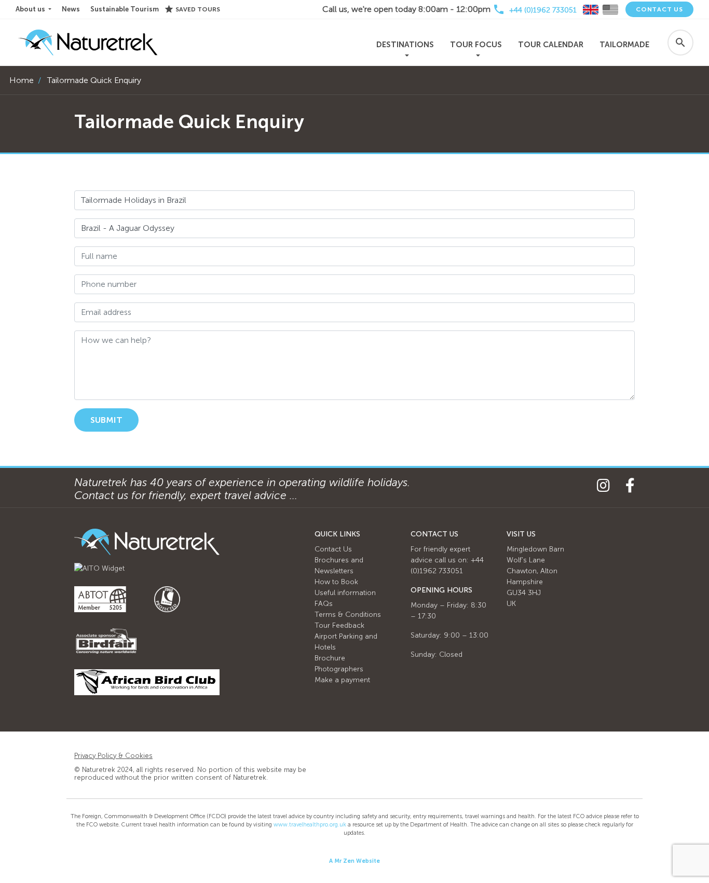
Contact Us (659, 9)
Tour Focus (476, 44)
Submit (106, 420)
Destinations (405, 44)
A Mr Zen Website (354, 861)
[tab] (590, 10)
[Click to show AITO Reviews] (99, 567)
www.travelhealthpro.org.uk (310, 824)
